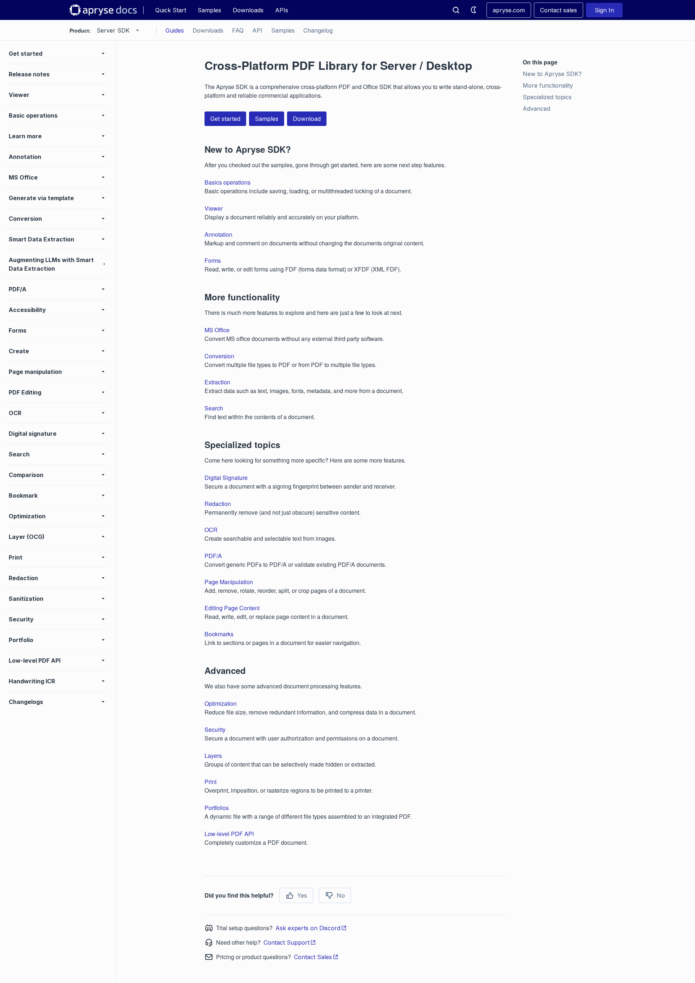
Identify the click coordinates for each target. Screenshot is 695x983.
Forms (213, 260)
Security (215, 729)
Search (214, 408)
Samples (209, 10)
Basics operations (227, 182)
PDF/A (213, 556)
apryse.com (509, 10)
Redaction (218, 503)
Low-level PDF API (229, 834)
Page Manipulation (229, 582)
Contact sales (558, 10)
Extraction (217, 382)
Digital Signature (226, 477)
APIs (281, 10)
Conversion (219, 356)
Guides (174, 30)
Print (210, 781)
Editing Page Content (232, 608)
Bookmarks (219, 634)
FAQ (238, 30)
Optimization (221, 703)
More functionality (548, 85)
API (257, 30)
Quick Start (170, 10)
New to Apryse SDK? (552, 73)
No (341, 895)
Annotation (218, 234)
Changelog (318, 30)
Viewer (214, 208)
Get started (225, 118)
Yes (302, 895)
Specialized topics (547, 97)
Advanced (536, 108)
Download (307, 118)
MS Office (217, 330)
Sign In (604, 10)
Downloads (248, 10)
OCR (211, 530)
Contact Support (286, 942)
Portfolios (217, 807)
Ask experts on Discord (307, 928)
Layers (213, 755)
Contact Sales (313, 957)
